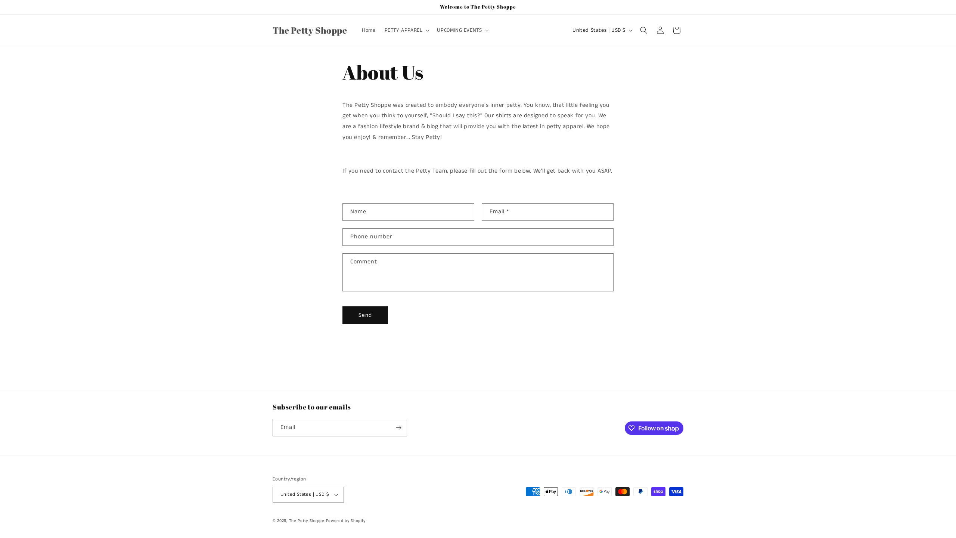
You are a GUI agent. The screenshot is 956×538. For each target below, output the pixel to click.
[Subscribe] (398, 427)
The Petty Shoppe (307, 521)
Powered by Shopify (346, 521)
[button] (406, 30)
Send (365, 315)
